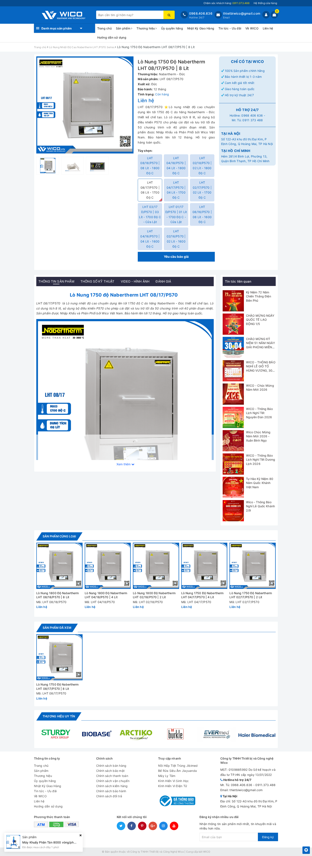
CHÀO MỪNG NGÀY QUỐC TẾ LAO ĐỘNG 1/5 (260, 320)
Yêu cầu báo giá (176, 257)
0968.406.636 (200, 13)
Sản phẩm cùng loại (59, 536)
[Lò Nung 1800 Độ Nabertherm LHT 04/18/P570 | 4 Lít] (108, 566)
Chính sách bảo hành (111, 791)
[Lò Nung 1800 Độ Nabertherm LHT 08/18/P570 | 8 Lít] (59, 566)
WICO (206, 851)
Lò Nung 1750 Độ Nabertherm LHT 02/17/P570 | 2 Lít (250, 595)
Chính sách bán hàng (111, 765)
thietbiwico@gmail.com (241, 13)
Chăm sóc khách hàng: (226, 3)
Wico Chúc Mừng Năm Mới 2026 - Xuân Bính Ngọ (258, 436)
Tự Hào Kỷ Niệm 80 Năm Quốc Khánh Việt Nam (259, 483)
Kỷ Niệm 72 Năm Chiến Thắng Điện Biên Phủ (258, 296)
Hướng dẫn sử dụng (111, 37)
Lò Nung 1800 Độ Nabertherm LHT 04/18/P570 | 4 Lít (106, 595)
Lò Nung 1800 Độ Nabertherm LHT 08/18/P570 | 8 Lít (57, 595)
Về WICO (252, 28)
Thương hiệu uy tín (59, 716)
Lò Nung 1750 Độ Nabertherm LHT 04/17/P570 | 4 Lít (202, 595)
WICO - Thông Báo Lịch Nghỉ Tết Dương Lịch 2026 (260, 460)
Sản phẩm (123, 28)
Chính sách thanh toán (112, 776)
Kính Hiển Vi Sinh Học (173, 781)
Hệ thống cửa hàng (265, 3)
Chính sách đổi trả (109, 796)
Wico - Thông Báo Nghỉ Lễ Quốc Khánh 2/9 (260, 506)
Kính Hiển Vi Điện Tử (172, 786)
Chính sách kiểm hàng (112, 786)
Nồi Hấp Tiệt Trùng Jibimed (178, 765)
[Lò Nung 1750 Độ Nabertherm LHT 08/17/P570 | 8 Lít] (59, 657)
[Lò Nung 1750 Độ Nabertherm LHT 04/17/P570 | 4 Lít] (204, 566)
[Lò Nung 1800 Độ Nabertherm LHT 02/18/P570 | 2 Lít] (156, 566)
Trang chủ (104, 28)
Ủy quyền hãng (172, 28)
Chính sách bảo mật (110, 770)
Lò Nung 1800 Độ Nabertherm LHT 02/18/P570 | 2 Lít (154, 595)
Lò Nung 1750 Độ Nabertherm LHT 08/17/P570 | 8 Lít (57, 686)
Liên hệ (268, 28)
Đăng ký (268, 837)
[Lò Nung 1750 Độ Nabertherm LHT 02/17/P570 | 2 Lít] (252, 566)
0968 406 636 (252, 115)
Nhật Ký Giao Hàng (200, 28)
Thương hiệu (146, 28)
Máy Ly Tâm (167, 776)
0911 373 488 (252, 120)
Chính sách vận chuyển (112, 781)
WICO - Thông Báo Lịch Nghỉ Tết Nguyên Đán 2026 (259, 413)
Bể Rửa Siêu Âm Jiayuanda (177, 770)
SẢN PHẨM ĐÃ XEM (57, 627)
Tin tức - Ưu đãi (229, 28)
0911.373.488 (265, 785)
